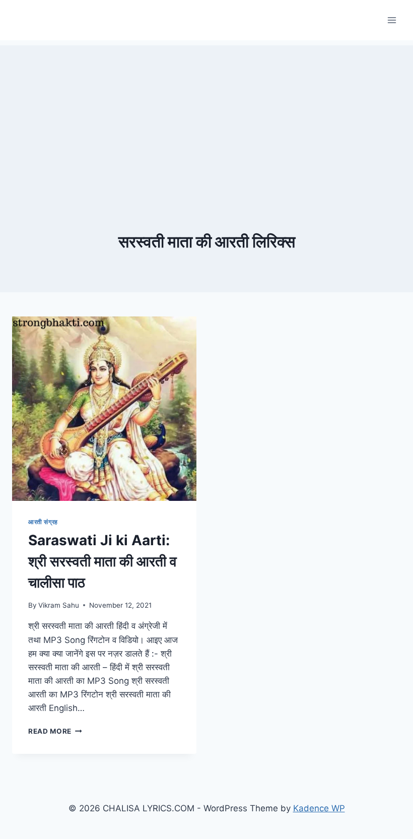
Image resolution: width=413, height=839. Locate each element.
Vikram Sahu (58, 605)
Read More (55, 731)
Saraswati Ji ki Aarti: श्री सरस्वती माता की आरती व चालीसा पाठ (102, 561)
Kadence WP (319, 808)
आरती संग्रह (43, 522)
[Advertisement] (206, 115)
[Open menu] (391, 20)
